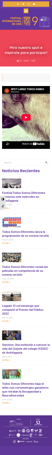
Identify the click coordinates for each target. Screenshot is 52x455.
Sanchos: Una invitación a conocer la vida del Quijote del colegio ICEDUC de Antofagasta (26, 348)
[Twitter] (23, 4)
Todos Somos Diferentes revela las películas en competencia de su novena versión (25, 270)
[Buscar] (46, 162)
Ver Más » (6, 208)
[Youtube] (34, 4)
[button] (26, 11)
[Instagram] (28, 4)
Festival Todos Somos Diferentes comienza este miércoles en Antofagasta (23, 196)
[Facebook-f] (18, 4)
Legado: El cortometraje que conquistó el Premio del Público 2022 (22, 309)
